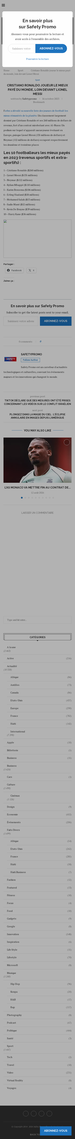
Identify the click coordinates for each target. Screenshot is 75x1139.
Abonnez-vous (51, 48)
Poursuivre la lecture (37, 58)
